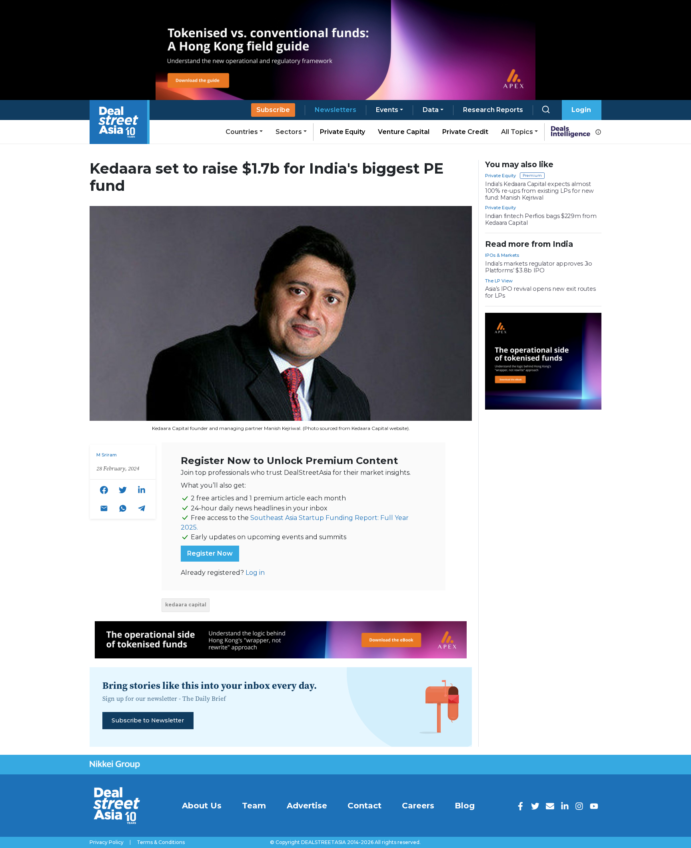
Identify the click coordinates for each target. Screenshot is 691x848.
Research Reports (493, 110)
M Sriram (106, 455)
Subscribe (273, 110)
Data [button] (431, 110)
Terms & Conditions (161, 842)
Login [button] (581, 110)
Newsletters (335, 110)
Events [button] (387, 110)
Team (254, 805)
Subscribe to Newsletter (148, 720)
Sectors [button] (289, 132)
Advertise (307, 805)
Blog (465, 805)
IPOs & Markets (502, 255)
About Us (202, 805)
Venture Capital (403, 132)
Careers (418, 805)
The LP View (499, 281)
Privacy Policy (107, 842)
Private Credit (465, 132)
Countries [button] (242, 132)
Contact (364, 805)
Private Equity (342, 132)
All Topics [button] (517, 132)
